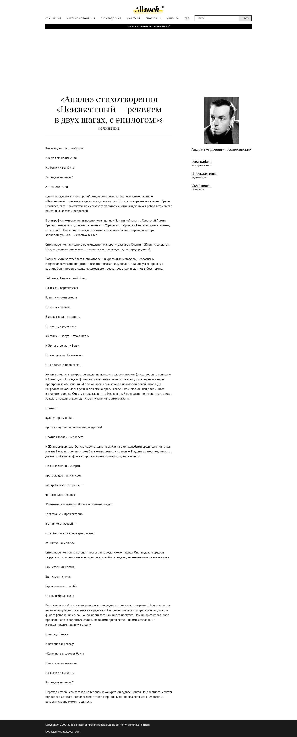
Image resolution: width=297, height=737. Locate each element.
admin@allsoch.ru (139, 725)
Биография (201, 161)
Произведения (204, 173)
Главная (131, 26)
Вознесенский (162, 26)
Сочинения (145, 26)
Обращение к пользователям (62, 732)
